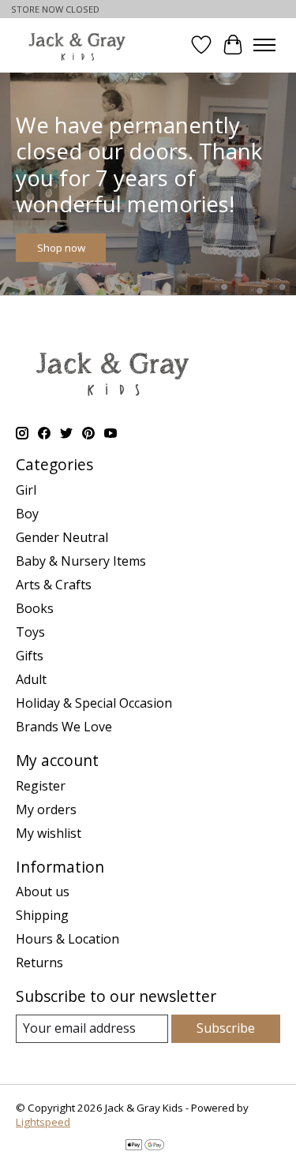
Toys (30, 632)
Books (35, 608)
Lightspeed (43, 1122)
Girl (26, 490)
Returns (39, 962)
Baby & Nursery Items (81, 561)
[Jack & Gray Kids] (77, 45)
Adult (31, 679)
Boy (27, 513)
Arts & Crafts (54, 584)
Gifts (29, 655)
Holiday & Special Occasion (94, 703)
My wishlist (48, 833)
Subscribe (226, 1028)
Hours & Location (67, 939)
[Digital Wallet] (145, 1146)
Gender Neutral (62, 537)
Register (41, 785)
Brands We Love (64, 726)
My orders (46, 809)
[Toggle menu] (264, 45)
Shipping (42, 915)
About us (42, 891)
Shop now (61, 247)
